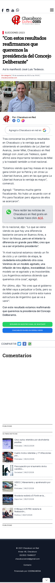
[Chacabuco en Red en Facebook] (3, 10)
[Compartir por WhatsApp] (29, 344)
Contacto (27, 565)
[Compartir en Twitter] (19, 344)
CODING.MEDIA (34, 571)
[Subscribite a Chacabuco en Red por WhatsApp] (17, 10)
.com (9, 78)
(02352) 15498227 (27, 555)
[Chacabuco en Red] (27, 19)
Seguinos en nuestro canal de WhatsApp (27, 324)
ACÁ (40, 217)
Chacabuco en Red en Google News (27, 330)
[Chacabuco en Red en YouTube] (13, 10)
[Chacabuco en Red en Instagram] (8, 10)
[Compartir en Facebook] (24, 344)
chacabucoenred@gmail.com (27, 559)
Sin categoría (6, 75)
